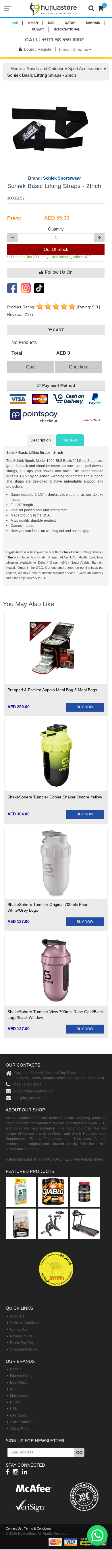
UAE (14, 22)
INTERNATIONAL (67, 29)
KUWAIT (38, 29)
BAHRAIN (93, 22)
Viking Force (20, 1429)
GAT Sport (18, 1415)
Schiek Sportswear (62, 178)
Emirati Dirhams (74, 49)
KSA (51, 22)
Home (16, 68)
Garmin (16, 1369)
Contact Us (18, 1330)
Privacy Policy (21, 1336)
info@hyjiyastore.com (30, 1098)
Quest (14, 1389)
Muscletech (19, 1396)
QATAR (70, 22)
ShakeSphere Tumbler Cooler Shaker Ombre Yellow (54, 797)
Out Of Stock (56, 249)
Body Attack (19, 1382)
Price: (14, 218)
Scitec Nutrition (22, 1422)
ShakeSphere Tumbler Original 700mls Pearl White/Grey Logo (47, 907)
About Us (17, 1316)
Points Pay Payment (25, 1343)
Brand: (54, 178)
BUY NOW (85, 707)
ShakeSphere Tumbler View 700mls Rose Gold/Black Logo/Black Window (55, 1014)
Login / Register (38, 49)
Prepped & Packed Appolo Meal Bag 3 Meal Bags (52, 689)
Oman (33, 22)
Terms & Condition (24, 1323)
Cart (30, 366)
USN (14, 1409)
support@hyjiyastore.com (33, 1091)
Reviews (70, 440)
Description (40, 440)
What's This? (92, 420)
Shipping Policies (23, 1349)
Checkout (78, 366)
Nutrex (15, 1402)
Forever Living (21, 1376)
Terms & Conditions (37, 1528)
